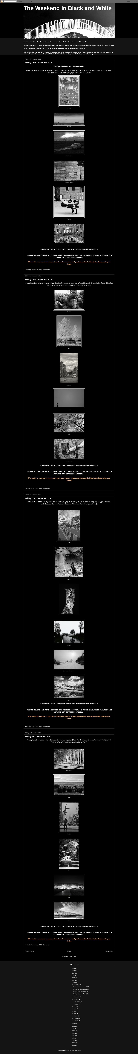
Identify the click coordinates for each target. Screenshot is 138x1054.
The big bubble (67, 742)
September (77, 1001)
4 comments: (47, 726)
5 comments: (47, 269)
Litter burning (72, 502)
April (75, 1013)
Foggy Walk (69, 70)
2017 (73, 1028)
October (76, 999)
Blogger (78, 1050)
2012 (73, 1040)
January (76, 1020)
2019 (73, 1023)
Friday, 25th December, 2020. (39, 63)
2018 (73, 1026)
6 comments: (47, 945)
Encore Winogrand (94, 740)
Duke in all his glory (90, 502)
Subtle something (62, 285)
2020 (73, 982)
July (75, 1006)
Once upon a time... (89, 504)
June (75, 1009)
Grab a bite (86, 285)
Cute (59, 73)
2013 (73, 1038)
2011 (73, 1043)
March (76, 1016)
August (76, 1004)
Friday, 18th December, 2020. (39, 279)
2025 (73, 970)
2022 (73, 978)
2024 (73, 973)
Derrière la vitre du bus (65, 283)
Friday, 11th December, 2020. (39, 498)
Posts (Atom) (72, 956)
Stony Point (76, 740)
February (76, 1018)
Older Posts (109, 951)
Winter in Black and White (67, 504)
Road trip (107, 502)
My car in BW (90, 70)
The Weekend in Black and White (68, 8)
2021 (73, 980)
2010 (73, 1045)
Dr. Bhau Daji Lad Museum (82, 73)
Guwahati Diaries (53, 502)
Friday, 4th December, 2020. (38, 736)
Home (69, 951)
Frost (80, 283)
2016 (73, 1031)
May (75, 1011)
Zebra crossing (62, 740)
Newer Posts (29, 951)
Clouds (55, 70)
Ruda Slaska (95, 283)
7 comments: (47, 488)
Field (84, 742)
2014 (73, 1035)
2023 (73, 975)
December (77, 984)
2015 (73, 1033)
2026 (73, 968)
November (77, 997)
